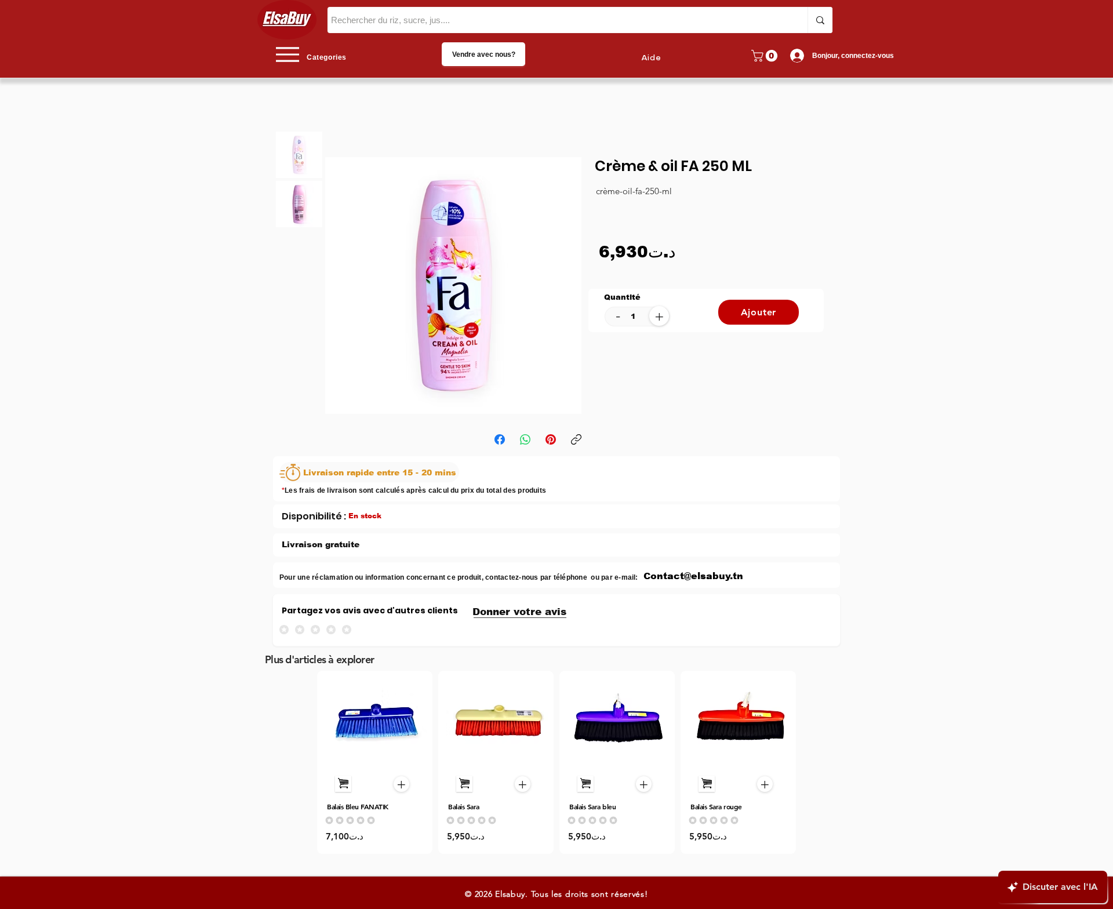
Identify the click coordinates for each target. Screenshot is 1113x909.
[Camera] (375, 721)
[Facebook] (499, 439)
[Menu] (287, 54)
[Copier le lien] (576, 439)
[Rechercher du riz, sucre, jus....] (820, 20)
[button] (765, 55)
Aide (651, 58)
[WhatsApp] (525, 439)
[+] (343, 784)
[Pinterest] (550, 439)
